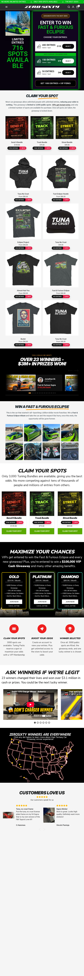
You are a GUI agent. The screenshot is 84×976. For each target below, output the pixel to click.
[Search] (69, 7)
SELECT (68, 46)
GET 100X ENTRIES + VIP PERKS (56, 83)
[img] (42, 796)
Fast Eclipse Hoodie (61, 194)
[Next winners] (76, 370)
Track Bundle (42, 142)
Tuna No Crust (23, 194)
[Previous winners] (70, 370)
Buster (23, 339)
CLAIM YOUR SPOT (14, 531)
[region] (42, 383)
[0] (77, 7)
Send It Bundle (17, 142)
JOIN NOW (14, 602)
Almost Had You (23, 291)
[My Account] (73, 7)
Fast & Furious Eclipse (60, 291)
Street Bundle (67, 142)
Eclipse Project (23, 242)
